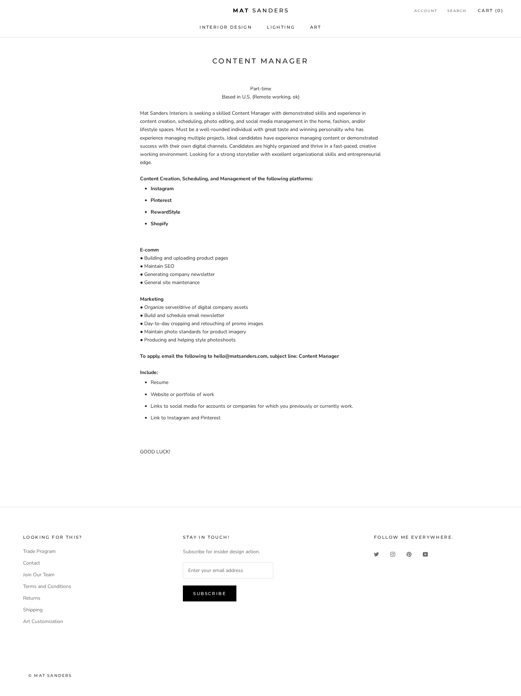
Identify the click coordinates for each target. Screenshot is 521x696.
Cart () (490, 10)
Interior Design (226, 27)
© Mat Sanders (50, 675)
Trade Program (39, 551)
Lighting (281, 27)
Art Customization (43, 621)
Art (315, 27)
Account (425, 11)
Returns (31, 598)
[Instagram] (392, 554)
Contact (31, 563)
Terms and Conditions (47, 586)
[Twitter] (376, 554)
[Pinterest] (409, 554)
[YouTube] (425, 554)
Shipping (33, 609)
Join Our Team (39, 574)
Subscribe (209, 593)
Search (456, 11)
